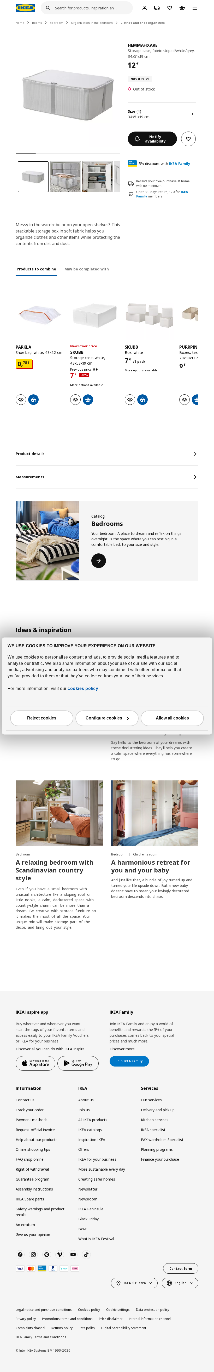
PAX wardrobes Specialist (162, 1139)
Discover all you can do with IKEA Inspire (50, 1048)
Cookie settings (118, 1309)
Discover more (122, 1048)
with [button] (164, 163)
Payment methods (31, 1119)
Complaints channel (30, 1328)
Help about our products (36, 1139)
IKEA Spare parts (30, 1199)
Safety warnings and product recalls (40, 1211)
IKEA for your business (97, 1159)
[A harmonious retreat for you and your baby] (154, 813)
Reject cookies (41, 718)
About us (86, 1099)
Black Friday (88, 1218)
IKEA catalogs (90, 1129)
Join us (84, 1109)
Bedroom (56, 23)
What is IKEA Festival (96, 1238)
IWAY (82, 1228)
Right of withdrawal (32, 1169)
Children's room (145, 854)
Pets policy (87, 1328)
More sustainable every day (101, 1169)
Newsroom (87, 1199)
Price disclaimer (111, 1319)
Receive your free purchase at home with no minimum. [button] (163, 183)
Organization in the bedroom (92, 23)
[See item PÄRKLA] (40, 315)
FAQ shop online (30, 1159)
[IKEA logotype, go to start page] (25, 8)
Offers (83, 1149)
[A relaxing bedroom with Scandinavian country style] (59, 813)
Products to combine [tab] (36, 269)
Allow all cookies (172, 718)
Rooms (37, 23)
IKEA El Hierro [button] (135, 1283)
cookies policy (83, 689)
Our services (151, 1099)
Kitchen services (154, 1119)
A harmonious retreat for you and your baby (150, 866)
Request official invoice (35, 1129)
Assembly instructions (34, 1189)
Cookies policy (89, 1309)
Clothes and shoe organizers (143, 23)
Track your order (30, 1109)
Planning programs (157, 1149)
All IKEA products (92, 1119)
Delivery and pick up (158, 1109)
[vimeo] (59, 1254)
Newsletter (87, 1189)
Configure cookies (104, 718)
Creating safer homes (96, 1179)
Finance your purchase (160, 1159)
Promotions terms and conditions (67, 1319)
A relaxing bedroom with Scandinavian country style (54, 870)
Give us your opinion (33, 1234)
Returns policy (62, 1328)
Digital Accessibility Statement (123, 1328)
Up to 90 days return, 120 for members (162, 194)
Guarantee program (32, 1179)
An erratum (25, 1224)
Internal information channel (150, 1319)
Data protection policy (152, 1309)
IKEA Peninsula (90, 1208)
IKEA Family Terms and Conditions (41, 1337)
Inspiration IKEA (91, 1139)
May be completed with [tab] (86, 269)
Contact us (25, 1099)
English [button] (181, 1283)
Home (20, 23)
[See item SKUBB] (95, 315)
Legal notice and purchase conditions (44, 1309)
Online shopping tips (33, 1149)
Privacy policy (26, 1319)
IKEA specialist (153, 1129)
